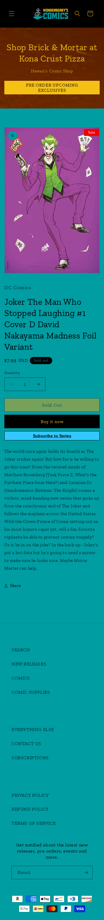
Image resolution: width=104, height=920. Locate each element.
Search (21, 649)
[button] (11, 13)
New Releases (29, 664)
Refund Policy (30, 809)
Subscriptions (30, 757)
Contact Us (26, 743)
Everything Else (33, 729)
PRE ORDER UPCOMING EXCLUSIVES (52, 87)
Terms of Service (34, 823)
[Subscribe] (85, 872)
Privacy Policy (30, 795)
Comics (21, 678)
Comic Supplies (31, 692)
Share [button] (15, 585)
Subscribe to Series (52, 435)
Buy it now (52, 421)
